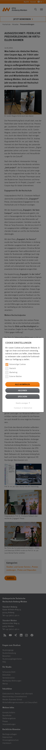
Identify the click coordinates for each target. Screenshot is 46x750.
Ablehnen (22, 390)
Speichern (22, 396)
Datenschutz (28, 408)
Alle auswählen (22, 384)
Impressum (17, 408)
